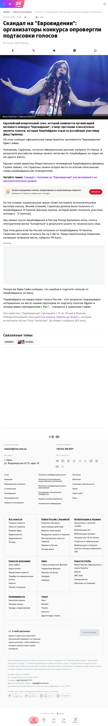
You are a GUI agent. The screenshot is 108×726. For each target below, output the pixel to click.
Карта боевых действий (52, 527)
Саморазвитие (81, 579)
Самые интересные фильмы (54, 565)
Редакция (8, 479)
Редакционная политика (14, 484)
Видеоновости (15, 534)
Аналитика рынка (17, 600)
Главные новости (17, 523)
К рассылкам (89, 633)
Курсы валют (15, 568)
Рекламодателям (11, 498)
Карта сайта (77, 493)
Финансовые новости (19, 572)
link (57, 460)
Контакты (76, 475)
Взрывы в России (49, 545)
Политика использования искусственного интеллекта (50, 480)
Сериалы (45, 580)
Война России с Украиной (55, 519)
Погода (12, 542)
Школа (77, 572)
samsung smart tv (63, 695)
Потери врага (47, 549)
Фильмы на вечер (49, 572)
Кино (44, 561)
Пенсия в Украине (17, 587)
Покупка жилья (16, 604)
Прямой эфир (15, 530)
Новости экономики (19, 561)
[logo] (18, 4)
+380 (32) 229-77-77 (24, 680)
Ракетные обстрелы (50, 523)
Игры (74, 498)
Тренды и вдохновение (19, 608)
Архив (75, 489)
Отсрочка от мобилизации (86, 541)
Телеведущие (10, 493)
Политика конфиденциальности (52, 475)
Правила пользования (13, 503)
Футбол (44, 604)
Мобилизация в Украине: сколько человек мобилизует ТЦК (87, 548)
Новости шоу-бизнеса (22, 12)
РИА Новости (22, 43)
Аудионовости (15, 538)
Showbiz (7, 12)
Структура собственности (83, 484)
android (15, 695)
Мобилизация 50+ (82, 530)
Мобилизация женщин (84, 534)
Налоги (12, 583)
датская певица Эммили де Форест (57, 317)
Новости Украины (17, 527)
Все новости (15, 519)
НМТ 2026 (78, 575)
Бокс (43, 600)
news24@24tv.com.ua (15, 449)
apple (31, 695)
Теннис (44, 608)
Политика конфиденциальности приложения (52, 487)
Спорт (44, 596)
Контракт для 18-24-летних (86, 537)
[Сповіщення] (104, 4)
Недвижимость (17, 596)
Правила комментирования (50, 499)
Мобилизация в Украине (87, 519)
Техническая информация (49, 504)
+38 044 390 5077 (64, 449)
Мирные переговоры (51, 530)
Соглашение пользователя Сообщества (49, 493)
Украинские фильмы (51, 568)
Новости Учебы (82, 561)
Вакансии (76, 479)
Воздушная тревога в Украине (55, 534)
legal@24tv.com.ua (40, 683)
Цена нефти (14, 565)
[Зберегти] (95, 50)
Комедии (45, 576)
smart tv (46, 695)
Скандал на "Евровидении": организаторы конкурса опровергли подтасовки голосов (70, 12)
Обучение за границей (84, 583)
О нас (6, 475)
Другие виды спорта (50, 615)
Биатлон (45, 612)
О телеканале (10, 489)
